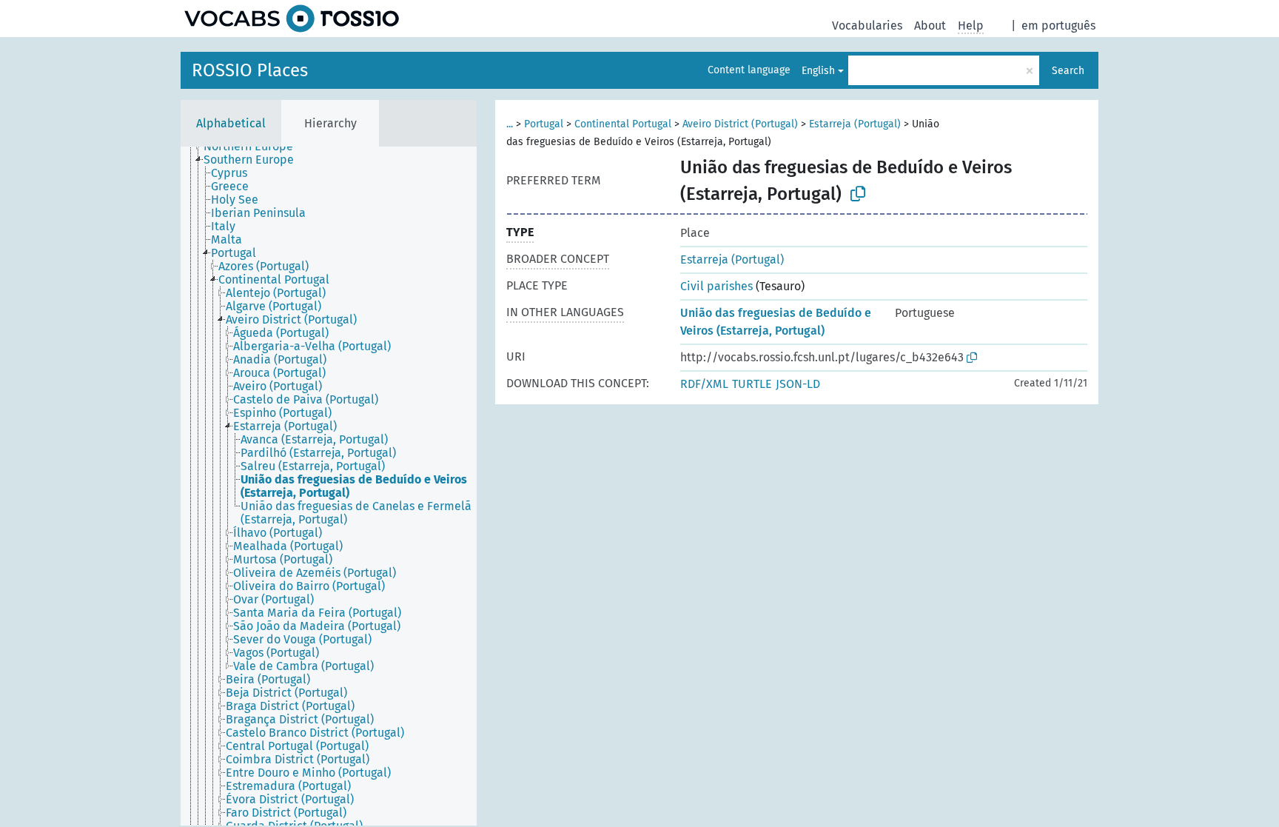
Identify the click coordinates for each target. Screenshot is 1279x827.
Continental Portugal (622, 124)
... (509, 124)
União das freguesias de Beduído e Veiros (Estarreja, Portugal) (775, 322)
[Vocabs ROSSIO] (292, 18)
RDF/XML (704, 384)
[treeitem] (254, 146)
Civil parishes (716, 286)
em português (1058, 26)
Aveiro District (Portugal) (740, 124)
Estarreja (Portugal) (855, 124)
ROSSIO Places (250, 70)
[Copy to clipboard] (857, 194)
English (818, 70)
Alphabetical (231, 123)
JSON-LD (798, 384)
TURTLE (752, 384)
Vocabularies (867, 26)
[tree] (329, 486)
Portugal (543, 124)
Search (1068, 70)
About (930, 26)
